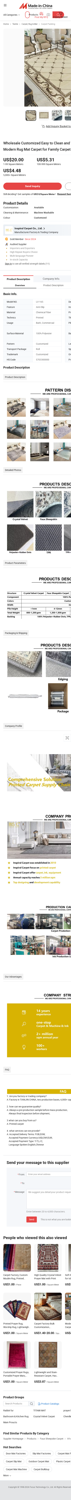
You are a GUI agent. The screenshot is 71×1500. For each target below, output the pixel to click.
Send (31, 1219)
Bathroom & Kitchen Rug (16, 1416)
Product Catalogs (50, 1403)
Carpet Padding (48, 24)
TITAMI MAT (39, 1410)
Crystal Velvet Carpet (44, 1416)
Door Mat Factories (16, 1453)
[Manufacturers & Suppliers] (35, 5)
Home (6, 24)
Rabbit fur (8, 1410)
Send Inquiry (32, 186)
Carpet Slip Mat (14, 1461)
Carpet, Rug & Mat (29, 24)
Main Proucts (10, 1422)
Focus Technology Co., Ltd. (42, 1487)
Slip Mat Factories (42, 1453)
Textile (15, 24)
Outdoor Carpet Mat (39, 1461)
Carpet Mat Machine (16, 1469)
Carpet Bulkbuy (41, 1469)
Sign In (8, 263)
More (6, 1475)
